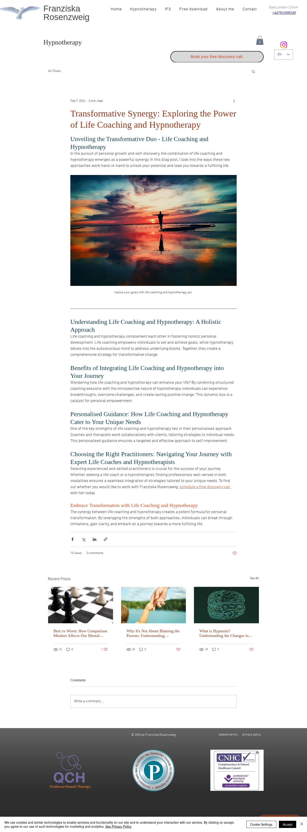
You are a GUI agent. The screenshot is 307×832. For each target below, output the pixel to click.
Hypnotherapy (62, 42)
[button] (260, 40)
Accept (287, 824)
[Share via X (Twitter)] (83, 539)
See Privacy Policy (118, 826)
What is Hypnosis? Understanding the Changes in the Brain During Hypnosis (224, 633)
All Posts (54, 71)
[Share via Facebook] (72, 539)
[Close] (301, 824)
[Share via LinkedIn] (94, 539)
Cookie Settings (261, 824)
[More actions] (234, 101)
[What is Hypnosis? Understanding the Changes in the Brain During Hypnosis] (226, 605)
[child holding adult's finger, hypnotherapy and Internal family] (153, 605)
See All (254, 578)
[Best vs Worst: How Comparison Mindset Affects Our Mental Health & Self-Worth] (80, 605)
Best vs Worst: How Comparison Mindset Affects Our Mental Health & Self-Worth (80, 633)
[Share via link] (105, 539)
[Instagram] (283, 44)
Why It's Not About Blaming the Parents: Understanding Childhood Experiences (153, 633)
